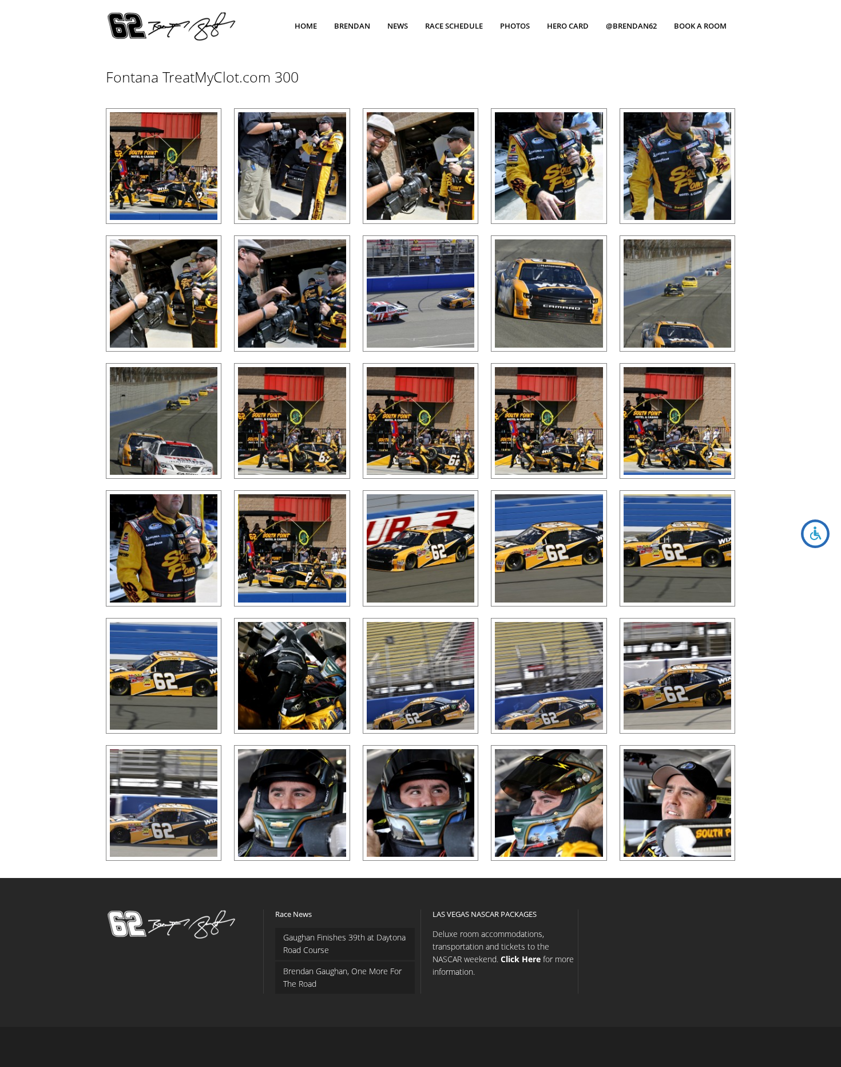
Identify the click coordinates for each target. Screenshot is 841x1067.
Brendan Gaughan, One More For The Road (342, 977)
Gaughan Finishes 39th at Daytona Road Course (344, 943)
